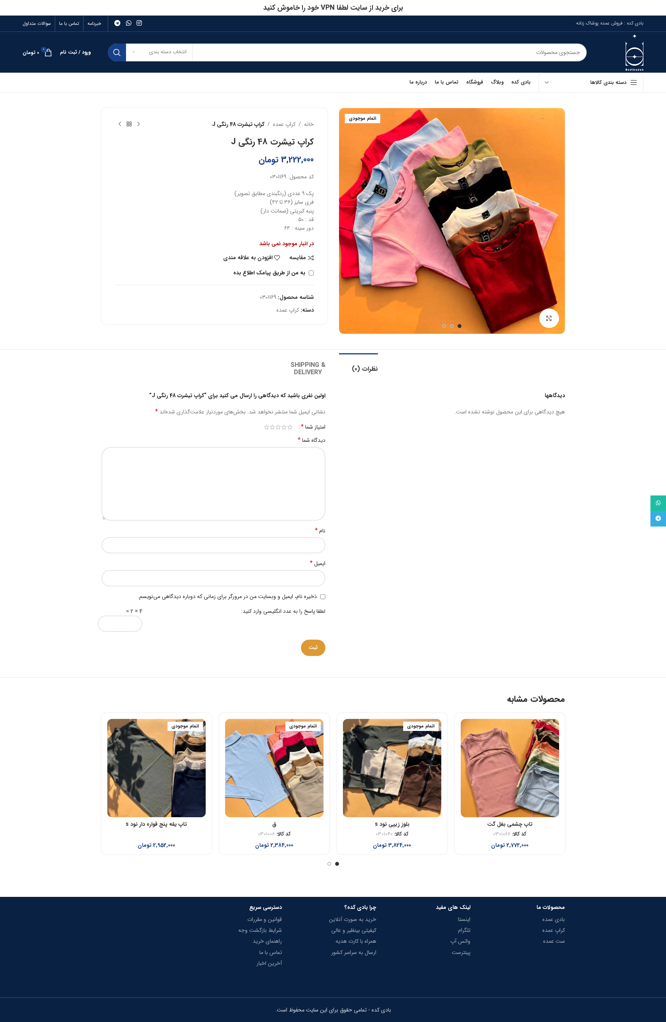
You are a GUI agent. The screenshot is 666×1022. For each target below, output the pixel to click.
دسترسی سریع (265, 907)
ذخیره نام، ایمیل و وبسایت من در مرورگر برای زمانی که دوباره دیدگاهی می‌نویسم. (227, 596)
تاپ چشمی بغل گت (510, 824)
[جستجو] (117, 52)
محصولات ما (551, 907)
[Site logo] (634, 52)
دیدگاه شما (311, 440)
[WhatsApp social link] (128, 23)
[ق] (274, 768)
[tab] (358, 365)
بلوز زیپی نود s (392, 824)
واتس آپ (460, 941)
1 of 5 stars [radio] (290, 427)
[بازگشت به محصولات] (129, 124)
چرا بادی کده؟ (360, 907)
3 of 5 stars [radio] (278, 427)
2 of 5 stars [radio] (284, 427)
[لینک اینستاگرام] (139, 23)
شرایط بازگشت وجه (260, 930)
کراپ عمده (284, 124)
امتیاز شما (313, 427)
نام (320, 531)
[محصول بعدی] (119, 124)
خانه (309, 124)
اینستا (464, 919)
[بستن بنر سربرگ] (9, 8)
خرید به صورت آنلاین (352, 919)
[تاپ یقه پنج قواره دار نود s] (156, 768)
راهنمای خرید (267, 941)
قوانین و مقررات (264, 919)
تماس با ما (270, 952)
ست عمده (554, 941)
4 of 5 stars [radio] (272, 427)
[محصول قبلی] (138, 124)
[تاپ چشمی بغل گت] (510, 768)
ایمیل (317, 563)
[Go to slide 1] (459, 326)
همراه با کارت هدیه (356, 941)
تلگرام (464, 930)
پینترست (461, 952)
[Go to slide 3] (444, 326)
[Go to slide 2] (452, 326)
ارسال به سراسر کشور (353, 952)
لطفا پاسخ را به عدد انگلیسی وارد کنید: (283, 611)
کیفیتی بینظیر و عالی (353, 930)
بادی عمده (553, 919)
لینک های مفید (453, 907)
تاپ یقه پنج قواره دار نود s (156, 824)
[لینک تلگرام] (117, 23)
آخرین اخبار (269, 963)
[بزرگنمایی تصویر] (549, 318)
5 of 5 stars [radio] (266, 427)
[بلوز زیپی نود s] (392, 768)
